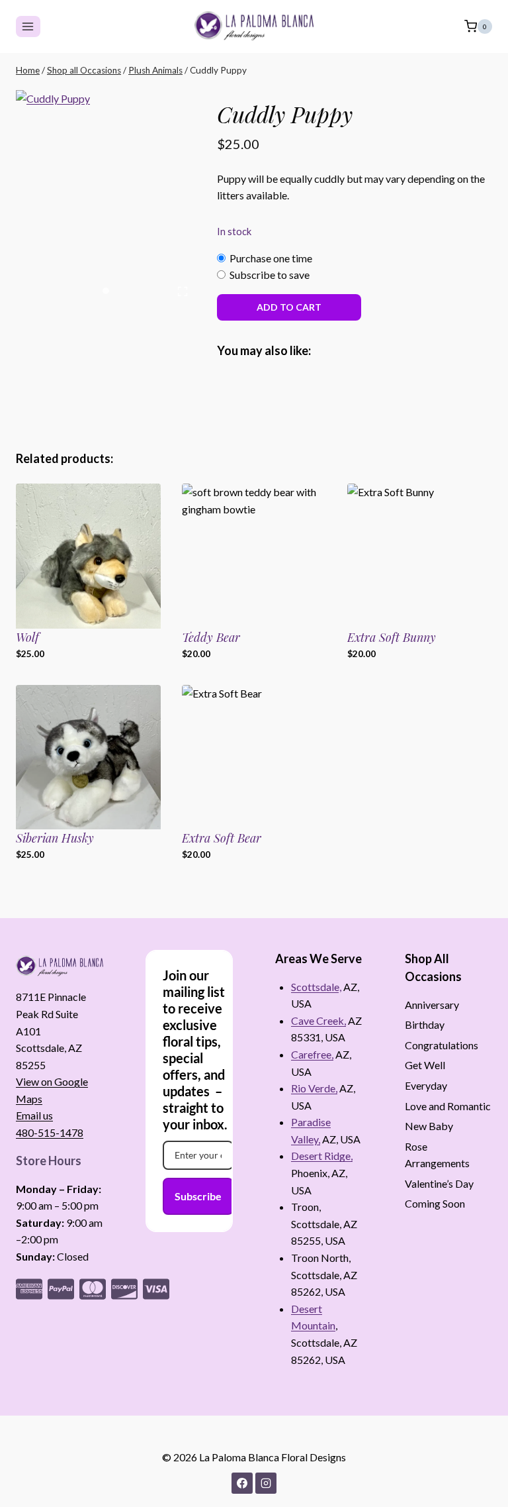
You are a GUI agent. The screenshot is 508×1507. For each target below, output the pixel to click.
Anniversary (432, 1004)
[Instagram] (265, 1483)
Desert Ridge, (322, 1155)
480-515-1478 (49, 1132)
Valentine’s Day (439, 1183)
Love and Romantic (448, 1106)
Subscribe (198, 1196)
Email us (34, 1115)
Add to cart (289, 307)
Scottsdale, (316, 986)
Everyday (426, 1085)
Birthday (424, 1024)
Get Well (425, 1065)
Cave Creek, (318, 1020)
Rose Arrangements (437, 1155)
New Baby (429, 1125)
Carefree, (312, 1054)
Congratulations (441, 1045)
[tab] (106, 290)
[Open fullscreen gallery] (182, 291)
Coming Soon (435, 1203)
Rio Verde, (314, 1088)
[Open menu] (28, 26)
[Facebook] (242, 1483)
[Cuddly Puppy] (106, 197)
